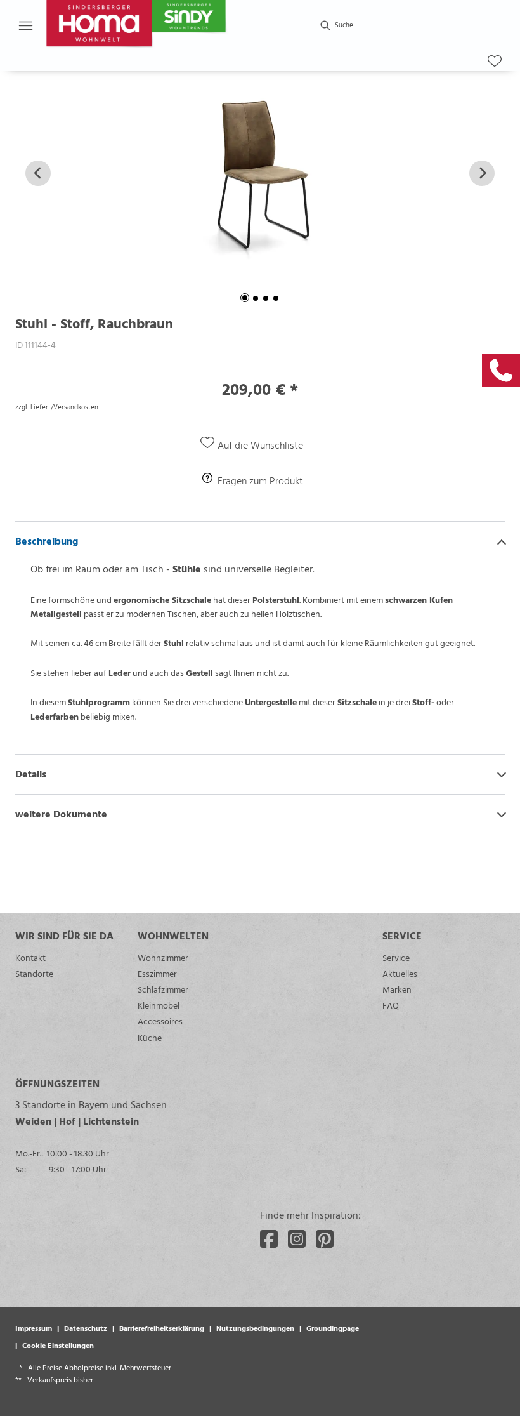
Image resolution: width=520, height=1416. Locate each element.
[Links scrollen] (38, 173)
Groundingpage (332, 1327)
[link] (501, 370)
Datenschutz (85, 1327)
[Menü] (25, 25)
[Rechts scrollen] (482, 173)
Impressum (33, 1327)
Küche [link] (150, 1037)
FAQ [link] (390, 1005)
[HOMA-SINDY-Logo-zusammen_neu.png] (166, 25)
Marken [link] (397, 989)
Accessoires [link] (160, 1021)
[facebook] (269, 1239)
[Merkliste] (494, 61)
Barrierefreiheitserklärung (161, 1327)
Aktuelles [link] (399, 973)
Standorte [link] (34, 973)
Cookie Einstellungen (58, 1345)
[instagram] (297, 1239)
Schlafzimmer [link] (163, 989)
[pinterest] (325, 1239)
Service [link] (396, 957)
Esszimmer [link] (157, 973)
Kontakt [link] (30, 957)
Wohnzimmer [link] (163, 957)
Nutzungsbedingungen (255, 1327)
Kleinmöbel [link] (158, 1005)
